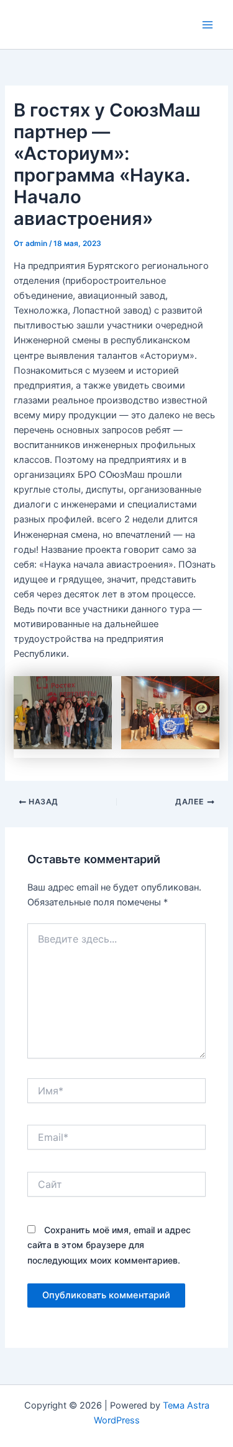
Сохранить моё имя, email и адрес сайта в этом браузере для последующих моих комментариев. (109, 1245)
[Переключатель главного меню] (207, 25)
